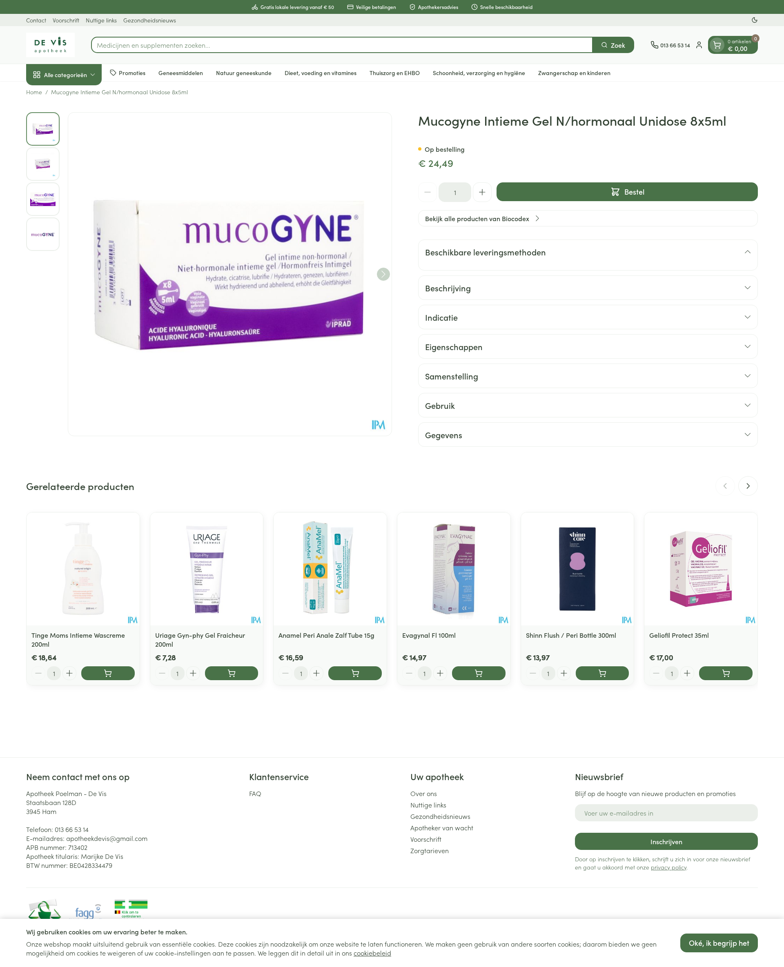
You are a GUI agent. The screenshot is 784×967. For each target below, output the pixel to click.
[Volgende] (383, 274)
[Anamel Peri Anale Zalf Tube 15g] (330, 568)
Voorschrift (66, 20)
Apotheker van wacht (441, 827)
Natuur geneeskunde (244, 72)
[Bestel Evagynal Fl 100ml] (479, 673)
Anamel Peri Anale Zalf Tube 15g (326, 634)
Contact (36, 20)
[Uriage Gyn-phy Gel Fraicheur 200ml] (206, 568)
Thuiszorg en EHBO (395, 72)
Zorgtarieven (429, 850)
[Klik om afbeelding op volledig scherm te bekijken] (230, 274)
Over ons (423, 793)
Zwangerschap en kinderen (574, 72)
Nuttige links (101, 20)
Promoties (132, 72)
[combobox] (342, 45)
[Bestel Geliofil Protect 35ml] (726, 673)
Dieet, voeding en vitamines (320, 72)
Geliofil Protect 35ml (679, 634)
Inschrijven (666, 841)
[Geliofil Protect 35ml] (700, 568)
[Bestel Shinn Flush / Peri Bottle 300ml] (602, 673)
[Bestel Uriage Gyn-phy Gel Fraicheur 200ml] (231, 673)
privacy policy (668, 867)
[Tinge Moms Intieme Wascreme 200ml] (83, 568)
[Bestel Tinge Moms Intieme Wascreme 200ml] (108, 673)
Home (34, 92)
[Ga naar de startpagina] (50, 45)
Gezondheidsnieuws (149, 20)
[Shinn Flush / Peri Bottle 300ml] (577, 568)
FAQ (255, 793)
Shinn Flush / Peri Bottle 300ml (571, 634)
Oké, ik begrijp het (719, 943)
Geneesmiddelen (180, 72)
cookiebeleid (372, 952)
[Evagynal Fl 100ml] (453, 568)
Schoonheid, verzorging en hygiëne (479, 72)
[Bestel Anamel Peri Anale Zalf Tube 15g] (355, 673)
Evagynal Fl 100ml (429, 634)
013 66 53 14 (72, 829)
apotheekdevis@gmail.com (106, 838)
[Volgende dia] (748, 486)
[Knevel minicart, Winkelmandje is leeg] (717, 45)
